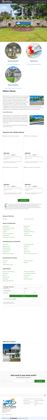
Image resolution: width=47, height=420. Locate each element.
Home (18, 1)
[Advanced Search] (13, 50)
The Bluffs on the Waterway (29, 231)
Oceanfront (26, 262)
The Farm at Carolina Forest (8, 233)
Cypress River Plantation (29, 244)
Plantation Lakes (27, 229)
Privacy (26, 418)
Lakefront (5, 262)
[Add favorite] (22, 159)
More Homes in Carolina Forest (9, 237)
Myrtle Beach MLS (25, 1)
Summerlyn (26, 277)
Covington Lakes (27, 275)
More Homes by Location (8, 264)
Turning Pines (26, 233)
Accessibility (20, 418)
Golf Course (5, 260)
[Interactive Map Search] (34, 50)
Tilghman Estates (27, 251)
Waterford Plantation (28, 235)
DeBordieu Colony (6, 246)
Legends (25, 248)
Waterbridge (5, 278)
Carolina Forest (21, 96)
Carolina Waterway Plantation (9, 228)
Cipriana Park (5, 244)
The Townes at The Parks (28, 219)
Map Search (34, 61)
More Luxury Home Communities (30, 253)
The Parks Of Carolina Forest (29, 398)
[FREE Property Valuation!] (23, 353)
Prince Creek (26, 249)
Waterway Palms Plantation (8, 253)
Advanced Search (13, 61)
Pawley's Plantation (7, 249)
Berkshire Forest (6, 226)
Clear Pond (26, 228)
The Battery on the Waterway (8, 271)
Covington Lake (6, 229)
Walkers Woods (6, 235)
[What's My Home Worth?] (13, 74)
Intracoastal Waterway (28, 260)
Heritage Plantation (7, 248)
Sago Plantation (6, 251)
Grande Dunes (26, 246)
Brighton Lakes (27, 226)
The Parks (5, 219)
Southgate (5, 231)
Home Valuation (13, 85)
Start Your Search (23, 200)
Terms (24, 418)
